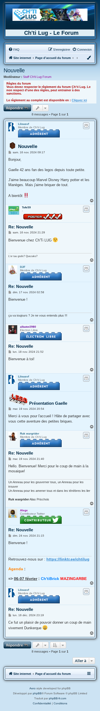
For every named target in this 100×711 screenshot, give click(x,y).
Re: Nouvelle (20, 226)
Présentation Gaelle (48, 403)
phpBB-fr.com (57, 698)
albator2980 (28, 326)
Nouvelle (14, 70)
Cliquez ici (79, 100)
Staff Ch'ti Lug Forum (37, 76)
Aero (32, 688)
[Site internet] (50, 15)
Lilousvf (23, 123)
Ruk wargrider (29, 433)
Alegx (24, 510)
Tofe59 (26, 207)
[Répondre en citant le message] (86, 125)
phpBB (37, 693)
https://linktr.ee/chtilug (67, 559)
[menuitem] (13, 49)
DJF (22, 266)
